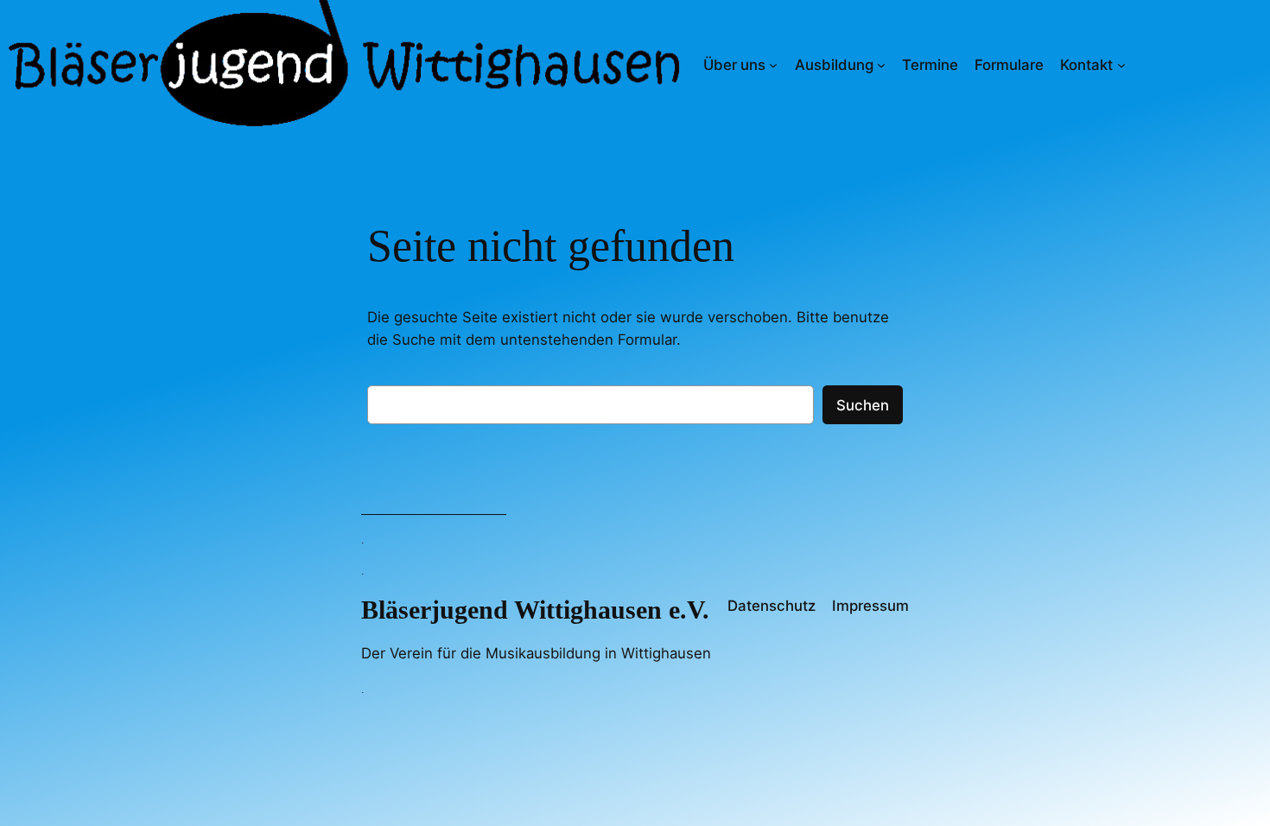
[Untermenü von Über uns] (773, 64)
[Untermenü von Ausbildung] (881, 64)
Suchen (862, 405)
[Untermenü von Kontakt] (1121, 64)
